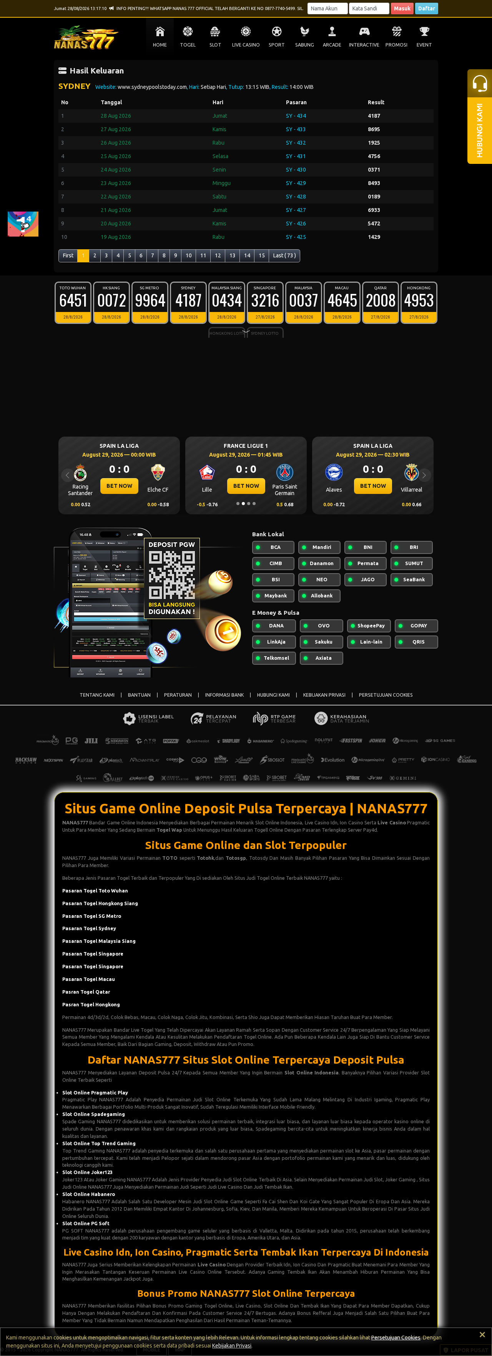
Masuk (402, 8)
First (68, 255)
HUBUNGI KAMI (273, 694)
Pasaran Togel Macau (88, 979)
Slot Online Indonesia (311, 1072)
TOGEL (188, 44)
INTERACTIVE (364, 44)
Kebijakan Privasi (231, 1346)
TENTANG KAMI (97, 694)
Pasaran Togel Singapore (92, 953)
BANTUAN (139, 694)
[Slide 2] (243, 503)
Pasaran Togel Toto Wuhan (95, 890)
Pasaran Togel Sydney (89, 928)
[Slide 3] (248, 503)
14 (247, 255)
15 (262, 255)
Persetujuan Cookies (396, 1337)
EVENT (424, 44)
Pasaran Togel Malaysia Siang (99, 941)
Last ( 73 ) (284, 255)
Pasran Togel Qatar (86, 991)
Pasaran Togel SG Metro (91, 916)
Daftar (426, 8)
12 (218, 255)
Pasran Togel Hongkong (91, 1004)
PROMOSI (396, 44)
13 (232, 255)
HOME (160, 44)
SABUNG (304, 44)
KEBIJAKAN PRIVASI (324, 694)
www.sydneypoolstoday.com (152, 87)
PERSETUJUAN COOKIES (386, 694)
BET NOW (115, 486)
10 (189, 255)
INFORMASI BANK (224, 694)
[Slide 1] (237, 503)
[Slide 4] (254, 503)
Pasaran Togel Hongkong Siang (100, 903)
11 (203, 255)
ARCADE (332, 44)
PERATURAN (178, 694)
